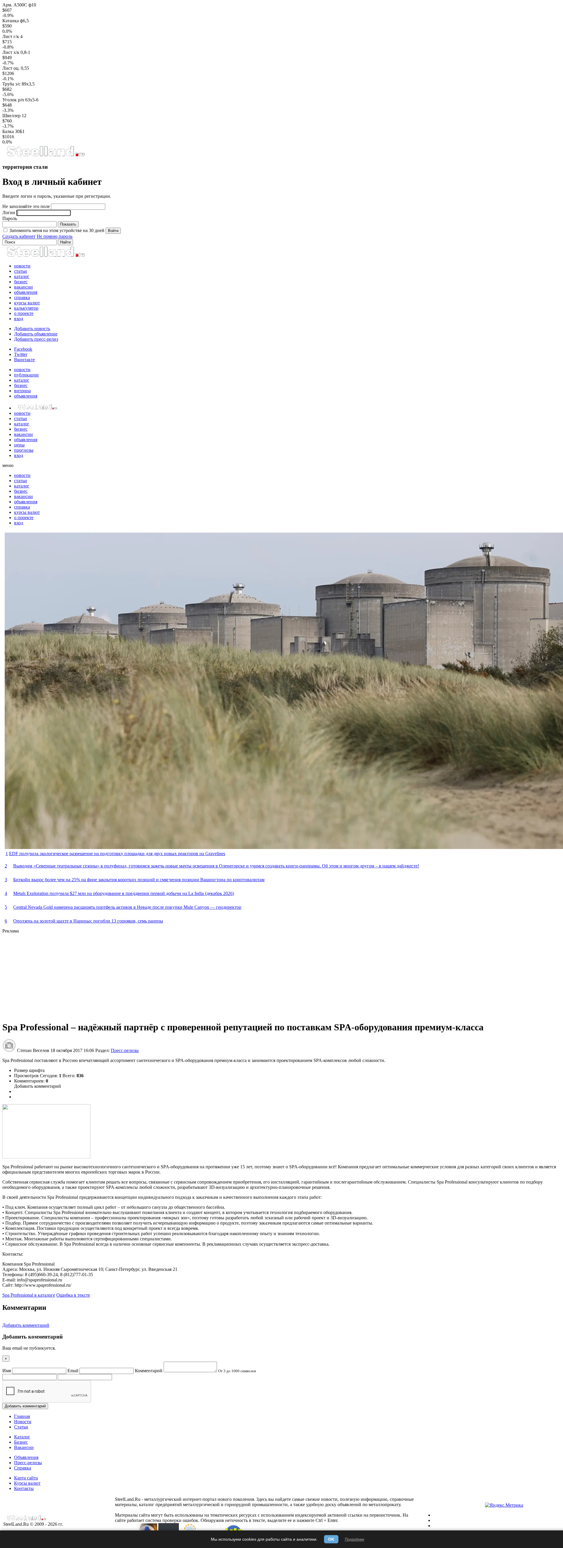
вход (18, 318)
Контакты (24, 1488)
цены (19, 444)
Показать (68, 224)
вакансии (23, 286)
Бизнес (21, 1442)
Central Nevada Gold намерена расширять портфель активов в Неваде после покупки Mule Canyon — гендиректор (127, 907)
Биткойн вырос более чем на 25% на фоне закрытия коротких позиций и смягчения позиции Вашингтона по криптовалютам (138, 879)
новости (22, 265)
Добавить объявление (35, 333)
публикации (26, 374)
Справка (22, 1467)
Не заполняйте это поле (26, 206)
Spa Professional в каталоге (28, 1295)
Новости (22, 1421)
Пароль (9, 218)
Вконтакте (24, 359)
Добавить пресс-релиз (36, 339)
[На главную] (45, 155)
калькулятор (26, 308)
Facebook (23, 349)
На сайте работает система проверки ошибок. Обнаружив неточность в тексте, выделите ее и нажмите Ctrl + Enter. (261, 1518)
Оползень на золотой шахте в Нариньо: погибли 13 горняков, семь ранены (88, 920)
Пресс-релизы (125, 1050)
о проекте (23, 313)
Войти (113, 231)
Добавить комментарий (37, 1086)
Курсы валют (27, 1483)
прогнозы (23, 450)
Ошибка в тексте (73, 1295)
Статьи (21, 1426)
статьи (20, 271)
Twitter (20, 354)
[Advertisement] (178, 975)
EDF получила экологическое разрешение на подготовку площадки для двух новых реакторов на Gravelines (117, 853)
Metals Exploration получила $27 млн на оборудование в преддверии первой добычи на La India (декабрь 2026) (123, 893)
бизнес (21, 281)
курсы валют (27, 302)
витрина (22, 390)
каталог (21, 276)
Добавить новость (32, 328)
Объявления (26, 1457)
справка (22, 297)
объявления (25, 292)
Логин (8, 212)
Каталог (22, 1436)
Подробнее (354, 1539)
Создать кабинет (18, 236)
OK (331, 1539)
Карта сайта (26, 1477)
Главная (22, 1416)
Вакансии (24, 1447)
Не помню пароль (54, 236)
